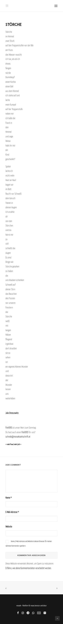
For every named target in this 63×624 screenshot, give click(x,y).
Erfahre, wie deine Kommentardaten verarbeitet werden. (29, 568)
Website (9, 526)
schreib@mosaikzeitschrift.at (18, 436)
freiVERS (9, 427)
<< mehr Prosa (9, 444)
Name (9, 497)
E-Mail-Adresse (12, 511)
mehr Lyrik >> (17, 444)
